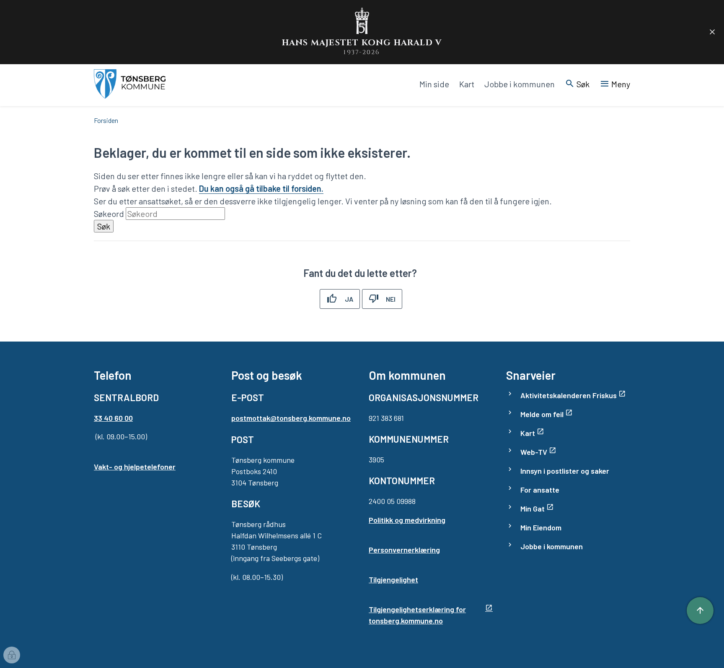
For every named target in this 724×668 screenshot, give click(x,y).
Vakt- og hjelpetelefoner (135, 466)
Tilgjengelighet (393, 579)
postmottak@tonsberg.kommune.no (291, 418)
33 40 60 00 (113, 418)
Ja (349, 299)
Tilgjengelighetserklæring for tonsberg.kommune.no (417, 615)
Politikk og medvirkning (407, 519)
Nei (391, 299)
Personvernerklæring (404, 549)
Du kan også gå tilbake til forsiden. (261, 188)
